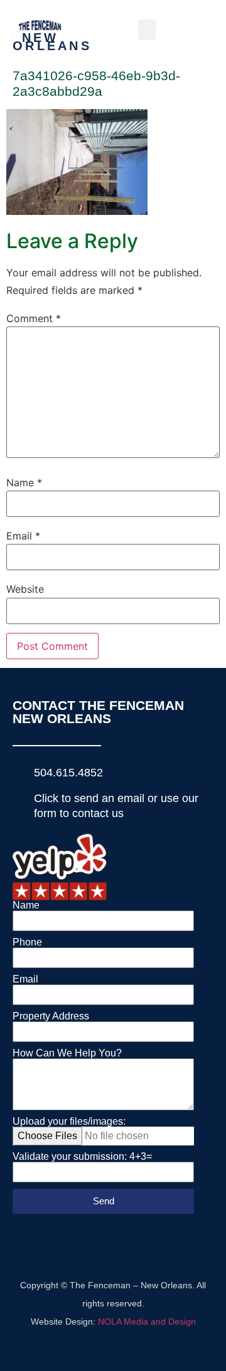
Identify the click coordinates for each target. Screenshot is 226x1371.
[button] (147, 29)
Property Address (51, 1016)
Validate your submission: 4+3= (82, 1157)
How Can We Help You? (67, 1053)
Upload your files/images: (69, 1122)
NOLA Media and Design (147, 1321)
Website (25, 589)
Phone (27, 942)
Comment (33, 318)
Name (24, 482)
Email (23, 536)
